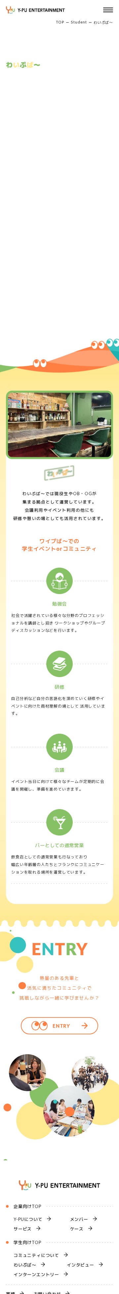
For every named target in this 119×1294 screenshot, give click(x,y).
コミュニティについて (36, 1255)
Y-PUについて (28, 1219)
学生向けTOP (28, 1242)
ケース (77, 1228)
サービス (23, 1228)
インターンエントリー (36, 1274)
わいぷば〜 (25, 1265)
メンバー (79, 1219)
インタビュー (80, 1265)
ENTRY (61, 1026)
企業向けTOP (28, 1206)
